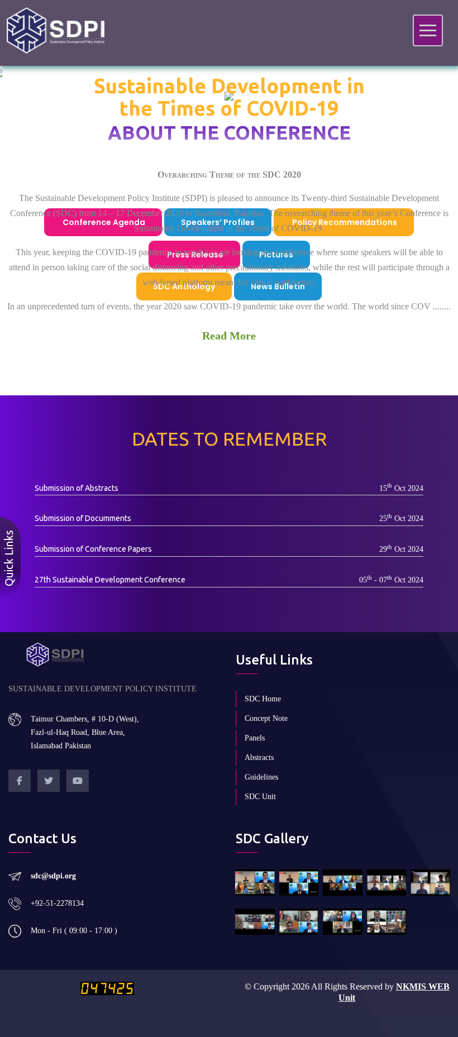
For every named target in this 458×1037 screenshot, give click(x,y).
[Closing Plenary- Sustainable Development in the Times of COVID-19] (255, 882)
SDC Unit (260, 796)
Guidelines (261, 777)
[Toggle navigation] (428, 30)
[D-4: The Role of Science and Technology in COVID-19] (342, 922)
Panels (255, 738)
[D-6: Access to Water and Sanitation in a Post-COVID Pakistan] (387, 882)
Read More (229, 335)
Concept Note (266, 718)
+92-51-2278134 (57, 903)
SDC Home (263, 699)
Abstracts (259, 757)
